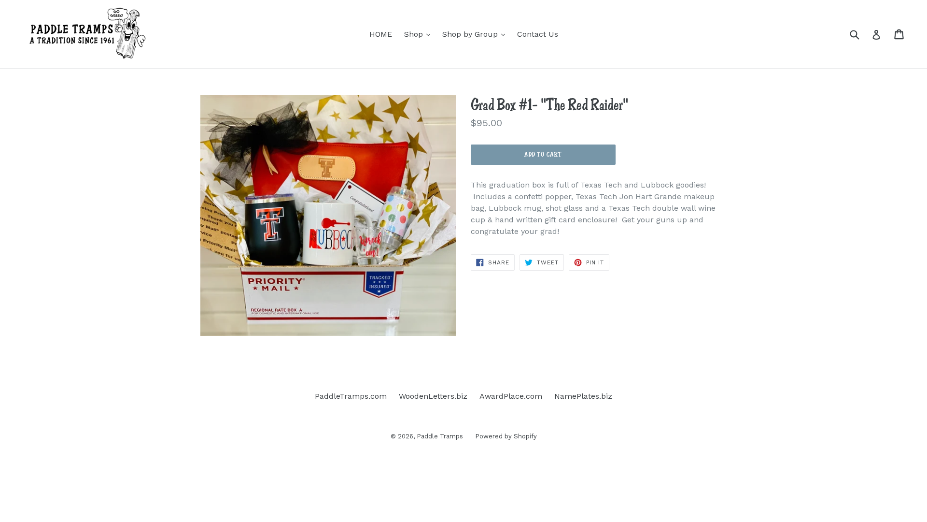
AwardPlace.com (510, 396)
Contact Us (537, 34)
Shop (419, 34)
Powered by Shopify (506, 436)
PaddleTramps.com (351, 396)
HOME (380, 34)
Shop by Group (476, 34)
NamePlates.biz (583, 396)
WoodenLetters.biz (433, 396)
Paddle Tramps (440, 436)
